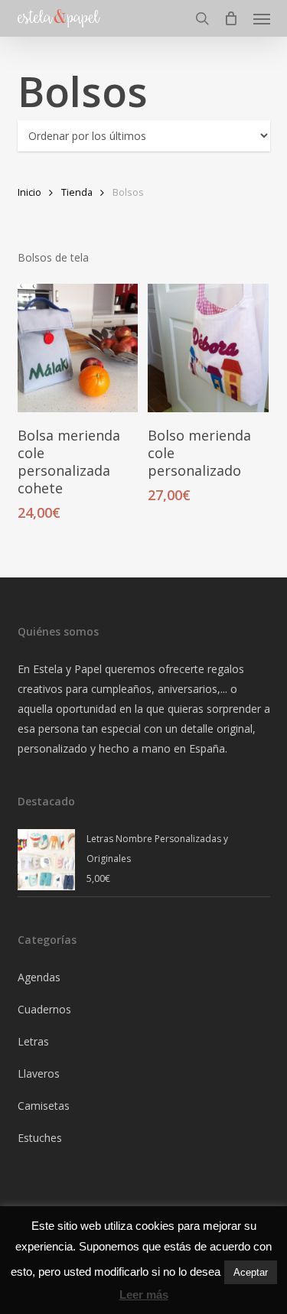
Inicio (29, 192)
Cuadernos (44, 1009)
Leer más (143, 1294)
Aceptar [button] (250, 1272)
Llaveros (39, 1073)
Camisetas (44, 1105)
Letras (33, 1041)
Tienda (77, 192)
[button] (261, 18)
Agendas (39, 977)
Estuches (40, 1137)
